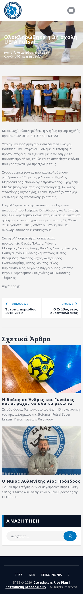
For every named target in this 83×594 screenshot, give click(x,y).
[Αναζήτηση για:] (41, 536)
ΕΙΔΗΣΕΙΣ (41, 52)
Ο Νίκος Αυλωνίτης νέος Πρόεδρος (41, 481)
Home (8, 52)
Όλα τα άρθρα (23, 52)
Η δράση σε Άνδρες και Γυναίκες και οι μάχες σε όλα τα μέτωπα (38, 401)
